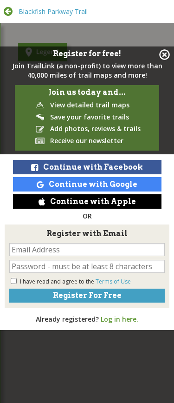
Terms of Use (113, 281)
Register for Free (87, 295)
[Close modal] (164, 54)
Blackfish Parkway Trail (53, 11)
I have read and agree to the (75, 281)
